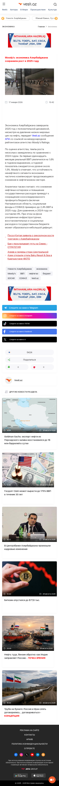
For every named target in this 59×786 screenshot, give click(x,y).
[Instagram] (21, 755)
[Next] (56, 18)
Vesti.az (36, 135)
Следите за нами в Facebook (20, 332)
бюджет (47, 273)
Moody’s (12, 273)
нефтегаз (33, 273)
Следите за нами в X (17, 340)
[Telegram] (37, 755)
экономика (41, 269)
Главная (41, 27)
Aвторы (14, 9)
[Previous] (3, 18)
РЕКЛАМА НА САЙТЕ (29, 730)
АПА (7, 139)
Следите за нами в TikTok (19, 324)
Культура (53, 9)
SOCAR (11, 278)
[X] (26, 755)
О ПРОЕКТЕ (29, 748)
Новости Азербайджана (16, 18)
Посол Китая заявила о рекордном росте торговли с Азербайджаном (31, 237)
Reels (4, 9)
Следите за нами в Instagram (20, 316)
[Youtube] (32, 755)
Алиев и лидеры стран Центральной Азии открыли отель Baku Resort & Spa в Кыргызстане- (30, 255)
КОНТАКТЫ (29, 735)
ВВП (22, 273)
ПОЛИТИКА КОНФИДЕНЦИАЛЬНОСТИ (30, 744)
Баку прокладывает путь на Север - (27, 245)
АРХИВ (29, 739)
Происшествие (38, 9)
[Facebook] (16, 755)
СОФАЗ (23, 278)
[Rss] (43, 755)
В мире (24, 9)
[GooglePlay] (20, 775)
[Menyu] (4, 4)
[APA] (29, 769)
